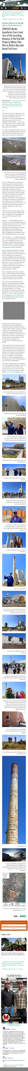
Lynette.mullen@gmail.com (15, 372)
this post (11, 368)
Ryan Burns (5, 23)
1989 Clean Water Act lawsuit (10, 245)
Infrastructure (17, 25)
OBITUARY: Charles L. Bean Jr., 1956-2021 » (13, 19)
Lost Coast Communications (12, 1065)
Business (11, 25)
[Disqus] (14, 1044)
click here (23, 910)
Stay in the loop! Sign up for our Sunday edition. (13, 922)
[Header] (14, 3)
